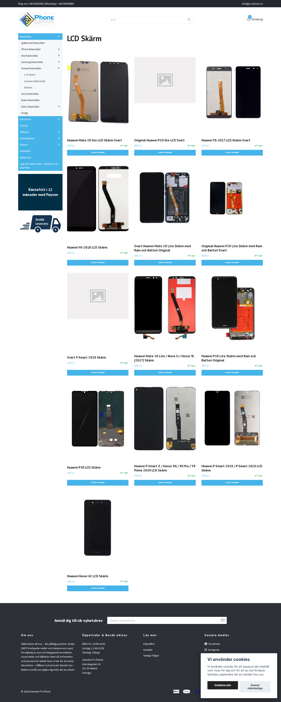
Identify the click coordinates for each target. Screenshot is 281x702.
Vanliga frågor (151, 655)
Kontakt (147, 649)
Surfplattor (25, 150)
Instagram (214, 649)
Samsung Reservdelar (32, 62)
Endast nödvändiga (255, 687)
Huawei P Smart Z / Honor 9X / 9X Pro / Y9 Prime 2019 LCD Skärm (164, 468)
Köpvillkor (149, 644)
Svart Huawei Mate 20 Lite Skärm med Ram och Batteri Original (162, 248)
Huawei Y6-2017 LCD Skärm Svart (225, 140)
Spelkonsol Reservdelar (33, 42)
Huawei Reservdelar (31, 68)
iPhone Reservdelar (31, 49)
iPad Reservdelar (29, 55)
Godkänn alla (222, 685)
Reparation (25, 119)
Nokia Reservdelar (30, 100)
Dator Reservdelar (30, 106)
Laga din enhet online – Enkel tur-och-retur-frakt (39, 165)
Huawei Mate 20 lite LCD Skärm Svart (94, 140)
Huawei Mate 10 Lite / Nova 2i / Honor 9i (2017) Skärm (164, 358)
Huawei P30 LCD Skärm (84, 467)
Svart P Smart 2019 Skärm (86, 357)
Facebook (214, 644)
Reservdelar (25, 36)
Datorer (24, 144)
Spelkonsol (25, 157)
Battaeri (28, 87)
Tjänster (24, 125)
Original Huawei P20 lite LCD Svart (159, 140)
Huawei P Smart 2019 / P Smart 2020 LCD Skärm (231, 468)
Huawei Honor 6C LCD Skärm (87, 576)
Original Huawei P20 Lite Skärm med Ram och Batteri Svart (231, 248)
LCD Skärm (30, 74)
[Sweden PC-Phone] (36, 19)
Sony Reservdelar (30, 93)
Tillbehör (24, 132)
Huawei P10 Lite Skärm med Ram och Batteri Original (228, 358)
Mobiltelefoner (27, 138)
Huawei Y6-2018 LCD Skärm (87, 247)
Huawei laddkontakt (34, 81)
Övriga (24, 112)
